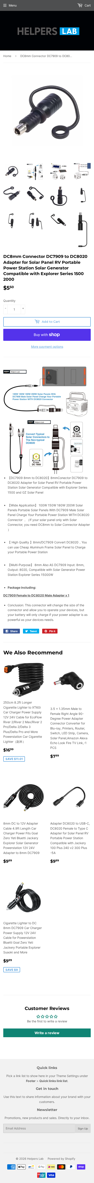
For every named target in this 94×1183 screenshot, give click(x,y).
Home (7, 56)
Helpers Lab (35, 1158)
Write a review (47, 1033)
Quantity (9, 300)
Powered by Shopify (61, 1158)
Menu (13, 5)
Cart (87, 5)
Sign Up (83, 1128)
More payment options (47, 346)
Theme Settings (67, 1076)
